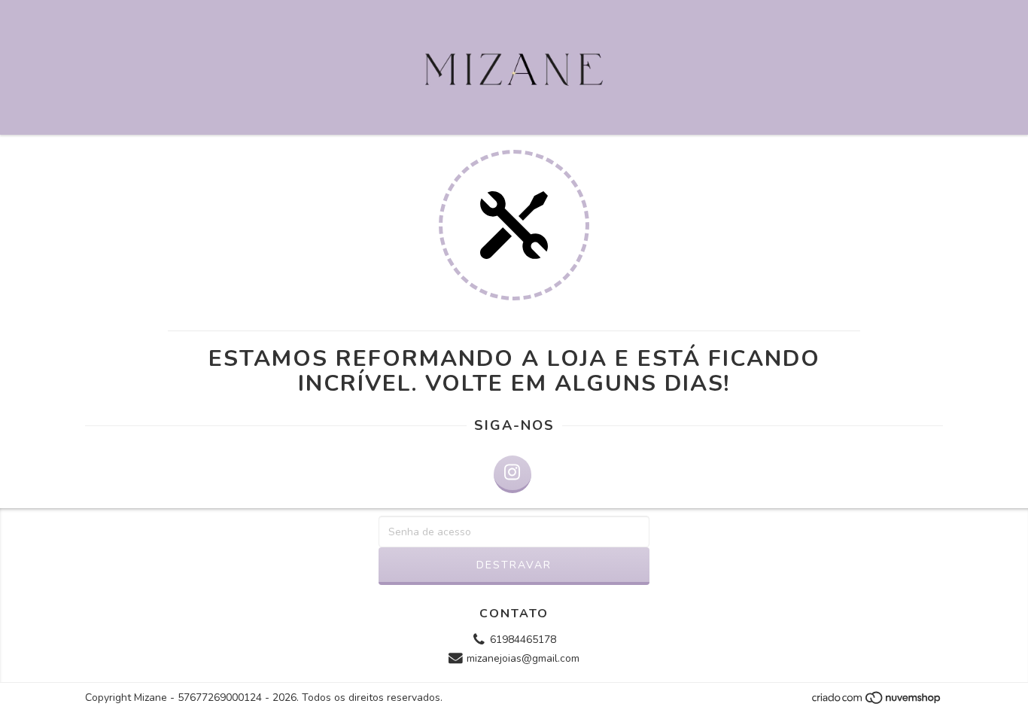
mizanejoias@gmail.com (523, 659)
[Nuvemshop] (877, 702)
